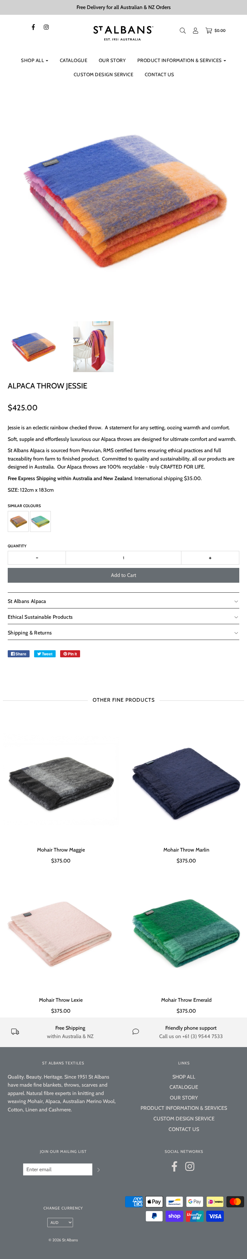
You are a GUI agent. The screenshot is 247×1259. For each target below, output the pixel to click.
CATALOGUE (73, 60)
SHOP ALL (183, 1077)
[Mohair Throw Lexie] (61, 932)
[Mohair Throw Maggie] (61, 781)
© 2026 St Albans (63, 1239)
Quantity (17, 545)
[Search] (183, 30)
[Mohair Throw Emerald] (186, 932)
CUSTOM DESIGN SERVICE (103, 75)
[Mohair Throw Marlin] (186, 781)
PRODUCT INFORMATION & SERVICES (184, 1108)
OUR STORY (112, 60)
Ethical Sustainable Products (40, 617)
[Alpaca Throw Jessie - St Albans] (33, 346)
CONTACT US (159, 75)
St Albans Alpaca (27, 601)
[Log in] (195, 30)
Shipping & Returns (30, 633)
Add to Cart (123, 575)
